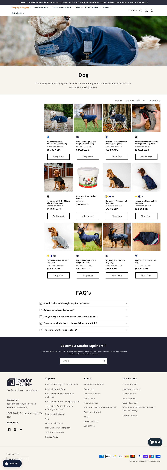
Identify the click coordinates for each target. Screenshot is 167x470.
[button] (21, 7)
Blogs (86, 416)
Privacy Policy (51, 437)
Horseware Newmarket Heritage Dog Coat (116, 142)
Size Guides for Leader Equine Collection (59, 395)
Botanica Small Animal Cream (86, 197)
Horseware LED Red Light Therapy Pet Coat (58, 202)
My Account (89, 398)
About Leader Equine (94, 384)
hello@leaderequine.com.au (21, 403)
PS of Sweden (129, 398)
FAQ (47, 418)
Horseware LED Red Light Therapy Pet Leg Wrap (146, 142)
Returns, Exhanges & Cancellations (61, 384)
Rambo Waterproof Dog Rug (145, 261)
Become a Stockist (92, 412)
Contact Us (89, 389)
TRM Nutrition (129, 393)
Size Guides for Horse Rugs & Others (62, 401)
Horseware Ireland (131, 389)
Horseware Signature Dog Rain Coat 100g (86, 142)
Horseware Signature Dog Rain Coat (86, 261)
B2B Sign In (89, 426)
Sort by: (118, 100)
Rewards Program (92, 393)
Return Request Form (55, 389)
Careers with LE (91, 421)
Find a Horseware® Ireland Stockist (100, 407)
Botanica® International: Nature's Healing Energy (139, 409)
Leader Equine (129, 384)
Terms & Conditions (54, 432)
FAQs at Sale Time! (54, 423)
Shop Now (58, 156)
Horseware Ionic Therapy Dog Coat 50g (57, 142)
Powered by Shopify (153, 461)
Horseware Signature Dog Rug (115, 261)
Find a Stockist (91, 403)
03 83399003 (20, 407)
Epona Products (130, 403)
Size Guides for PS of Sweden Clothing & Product (59, 408)
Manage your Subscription (57, 428)
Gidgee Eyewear (130, 415)
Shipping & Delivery (54, 414)
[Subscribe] (104, 361)
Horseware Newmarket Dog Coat (116, 202)
